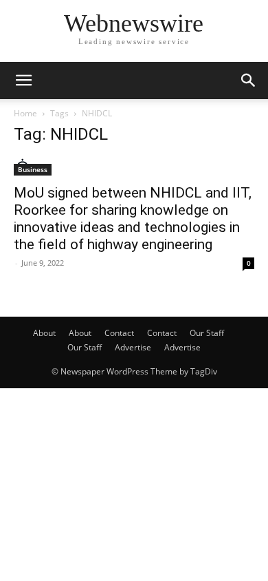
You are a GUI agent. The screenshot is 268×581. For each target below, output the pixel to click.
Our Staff (207, 333)
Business (32, 169)
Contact (119, 333)
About (44, 333)
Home (25, 113)
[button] (23, 80)
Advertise (133, 347)
